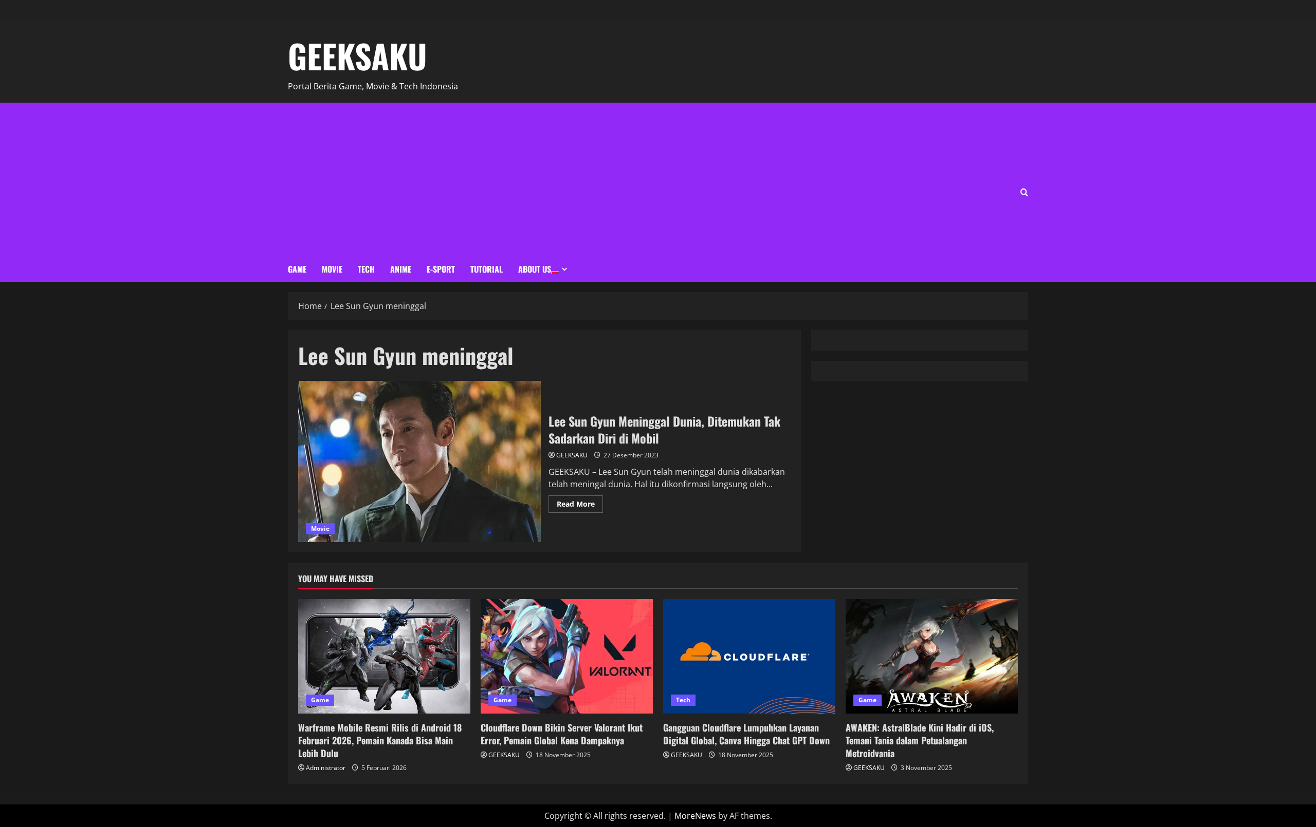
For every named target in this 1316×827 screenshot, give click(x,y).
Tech (366, 269)
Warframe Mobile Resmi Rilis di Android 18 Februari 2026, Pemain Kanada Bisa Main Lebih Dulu (380, 740)
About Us (534, 269)
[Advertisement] (446, 180)
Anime (400, 269)
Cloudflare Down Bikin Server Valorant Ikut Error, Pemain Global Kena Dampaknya (562, 734)
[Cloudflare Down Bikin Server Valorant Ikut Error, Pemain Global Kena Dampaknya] (567, 656)
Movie (332, 269)
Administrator (325, 767)
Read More (580, 502)
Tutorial (486, 269)
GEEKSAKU (357, 55)
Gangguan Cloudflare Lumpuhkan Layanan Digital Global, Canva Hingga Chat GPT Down (746, 734)
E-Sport (441, 269)
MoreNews (695, 815)
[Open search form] (1024, 192)
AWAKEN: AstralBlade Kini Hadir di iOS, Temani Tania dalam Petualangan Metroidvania (920, 740)
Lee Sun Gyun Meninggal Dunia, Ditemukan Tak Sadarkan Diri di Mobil (419, 461)
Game (297, 269)
